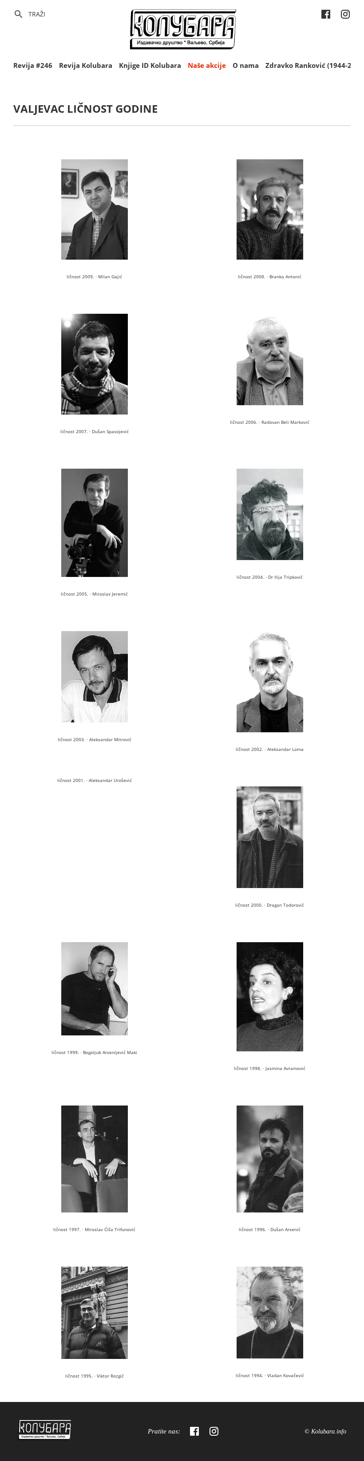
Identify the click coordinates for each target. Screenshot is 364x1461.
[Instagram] (214, 1431)
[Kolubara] (44, 1431)
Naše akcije (207, 65)
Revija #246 (32, 65)
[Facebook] (194, 1431)
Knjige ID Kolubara (150, 65)
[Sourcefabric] (183, 30)
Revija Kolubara (85, 65)
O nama (246, 65)
